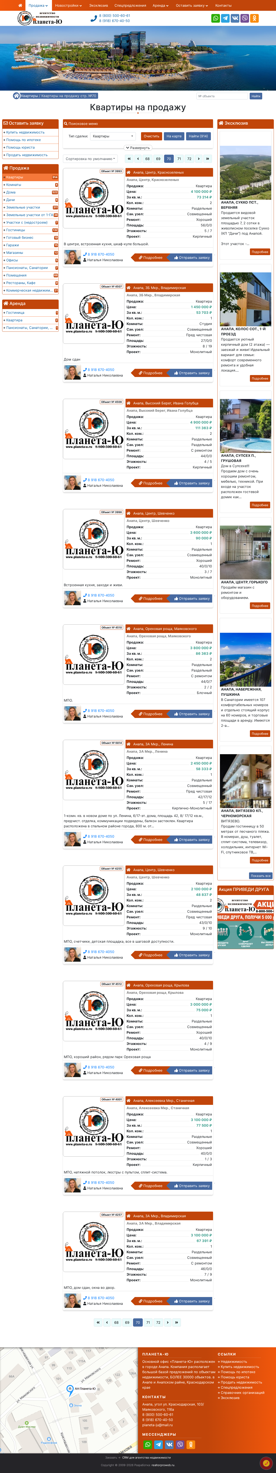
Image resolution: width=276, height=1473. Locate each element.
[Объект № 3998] (93, 539)
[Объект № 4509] (93, 428)
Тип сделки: (78, 136)
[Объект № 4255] (93, 895)
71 (179, 159)
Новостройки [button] (67, 5)
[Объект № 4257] (93, 1241)
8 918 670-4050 (100, 254)
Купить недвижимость (240, 1367)
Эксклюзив (98, 5)
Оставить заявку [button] (191, 5)
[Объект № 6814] (93, 769)
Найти (256, 96)
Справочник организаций (243, 1392)
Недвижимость (234, 1361)
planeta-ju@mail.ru (157, 1425)
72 (189, 159)
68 (147, 159)
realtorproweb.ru (163, 1465)
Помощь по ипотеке (238, 1372)
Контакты (223, 5)
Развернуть (139, 148)
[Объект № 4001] (93, 1126)
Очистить (151, 136)
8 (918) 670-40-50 (114, 21)
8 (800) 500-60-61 (114, 15)
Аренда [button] (159, 5)
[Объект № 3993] (93, 198)
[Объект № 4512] (93, 1010)
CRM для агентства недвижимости (146, 1457)
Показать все (261, 876)
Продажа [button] (37, 5)
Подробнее (152, 257)
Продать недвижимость (241, 1382)
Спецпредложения (130, 5)
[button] (113, 136)
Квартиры (29, 96)
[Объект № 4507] (93, 313)
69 (158, 159)
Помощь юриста (235, 1377)
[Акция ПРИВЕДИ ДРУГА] (246, 922)
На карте (174, 136)
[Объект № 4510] (93, 654)
